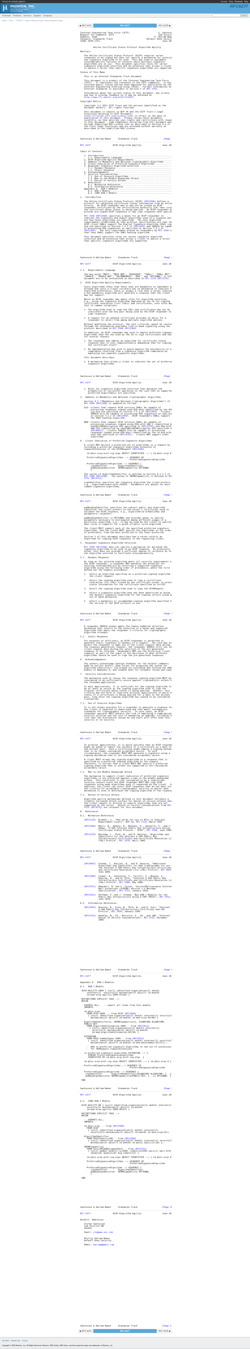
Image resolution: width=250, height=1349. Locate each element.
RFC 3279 (124, 840)
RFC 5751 (124, 890)
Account (224, 1)
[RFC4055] (96, 430)
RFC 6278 (163, 25)
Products (17, 15)
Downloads (239, 1)
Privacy (25, 1341)
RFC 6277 (85, 145)
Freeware (6, 15)
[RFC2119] (163, 278)
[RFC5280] (102, 476)
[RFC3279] (147, 426)
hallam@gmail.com (103, 1244)
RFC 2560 (89, 216)
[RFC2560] (150, 201)
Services (27, 15)
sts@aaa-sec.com (103, 1232)
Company (47, 15)
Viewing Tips (15, 1341)
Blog (246, 1)
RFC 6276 (86, 25)
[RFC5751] (96, 478)
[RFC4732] (96, 807)
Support (37, 15)
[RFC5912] (90, 895)
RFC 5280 (89, 476)
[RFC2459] (139, 226)
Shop (231, 1)
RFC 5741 (152, 89)
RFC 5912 (165, 897)
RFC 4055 (166, 870)
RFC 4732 (149, 917)
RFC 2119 (150, 278)
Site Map (5, 1341)
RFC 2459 (116, 911)
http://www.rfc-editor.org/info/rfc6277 (109, 97)
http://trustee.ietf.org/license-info (108, 116)
